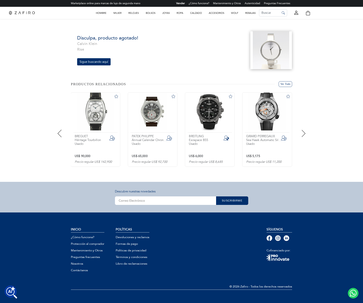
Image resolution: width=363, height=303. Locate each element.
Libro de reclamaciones (131, 264)
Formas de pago (127, 244)
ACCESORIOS (216, 13)
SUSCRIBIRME (232, 200)
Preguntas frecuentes (85, 257)
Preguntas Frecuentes (277, 3)
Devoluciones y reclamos (132, 237)
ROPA (180, 13)
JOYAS (166, 13)
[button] (308, 13)
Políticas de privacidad (131, 250)
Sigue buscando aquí (94, 62)
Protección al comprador (87, 244)
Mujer (117, 13)
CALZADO (196, 13)
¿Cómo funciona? (199, 3)
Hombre (101, 13)
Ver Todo (285, 84)
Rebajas (250, 13)
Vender (180, 3)
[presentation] (67, 129)
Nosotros (77, 264)
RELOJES (133, 13)
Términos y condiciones (131, 257)
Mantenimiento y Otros (227, 3)
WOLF (234, 13)
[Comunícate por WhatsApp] (353, 293)
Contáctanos (79, 270)
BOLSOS (150, 13)
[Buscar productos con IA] (11, 292)
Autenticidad (252, 3)
